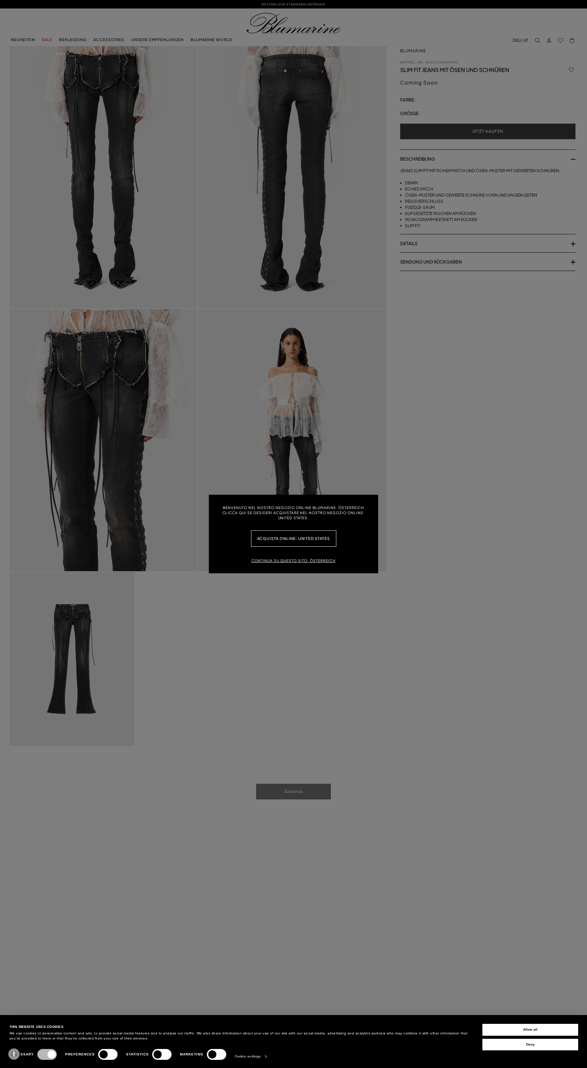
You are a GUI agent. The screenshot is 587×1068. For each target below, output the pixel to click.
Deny (530, 1044)
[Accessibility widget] (14, 1054)
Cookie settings (248, 1056)
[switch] (108, 1054)
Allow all (530, 1029)
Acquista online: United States (293, 538)
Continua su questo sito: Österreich (293, 560)
